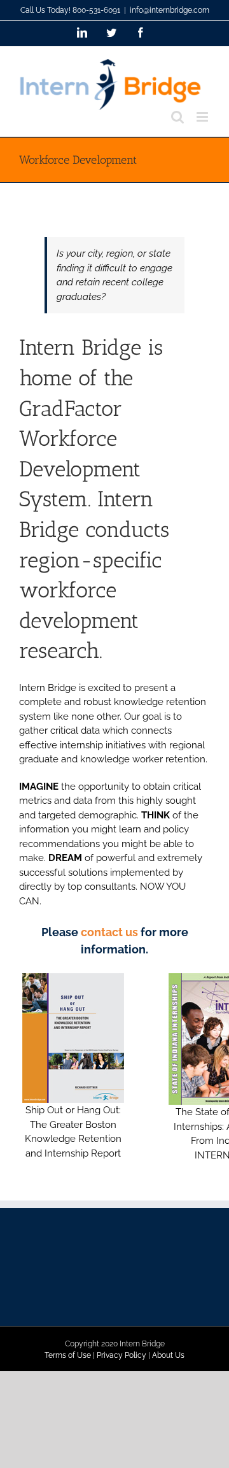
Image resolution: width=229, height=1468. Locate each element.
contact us (109, 932)
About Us (168, 1355)
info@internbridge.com (169, 10)
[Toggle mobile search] (177, 117)
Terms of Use (68, 1355)
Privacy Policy (121, 1355)
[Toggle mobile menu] (203, 117)
